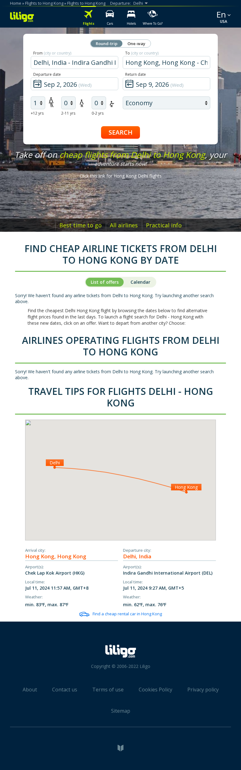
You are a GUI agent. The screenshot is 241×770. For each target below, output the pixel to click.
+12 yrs (37, 113)
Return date (135, 74)
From (52, 53)
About (30, 689)
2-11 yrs (68, 113)
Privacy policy (203, 689)
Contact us (64, 689)
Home (15, 3)
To (141, 53)
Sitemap (120, 710)
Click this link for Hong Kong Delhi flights (121, 176)
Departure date (47, 74)
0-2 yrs (98, 113)
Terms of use (108, 689)
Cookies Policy (155, 689)
